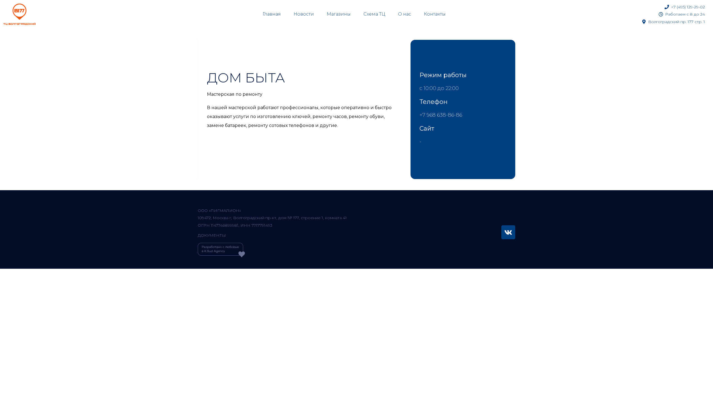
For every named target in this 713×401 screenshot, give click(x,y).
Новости (304, 14)
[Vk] (508, 232)
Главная (272, 14)
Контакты (435, 14)
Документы (212, 235)
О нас (404, 14)
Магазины (339, 14)
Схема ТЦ (374, 14)
